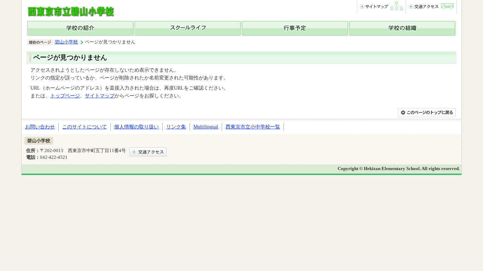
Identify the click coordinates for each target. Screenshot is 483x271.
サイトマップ (100, 95)
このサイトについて (84, 127)
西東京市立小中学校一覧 (253, 127)
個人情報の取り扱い (136, 127)
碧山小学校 (66, 42)
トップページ (65, 95)
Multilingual (205, 127)
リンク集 (176, 127)
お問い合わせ (40, 127)
